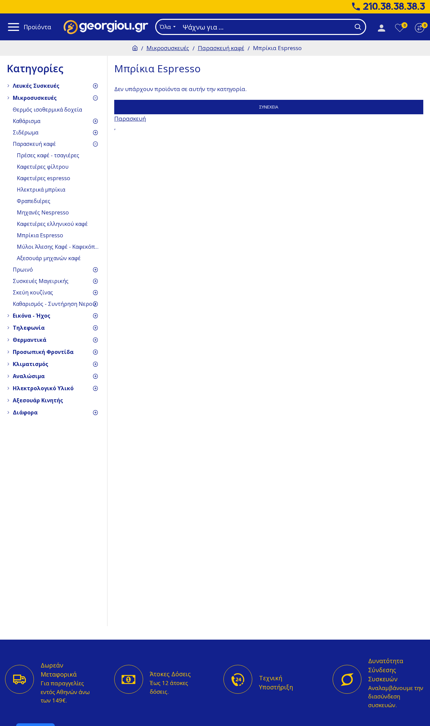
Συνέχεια (268, 107)
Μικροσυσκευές (167, 48)
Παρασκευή (130, 118)
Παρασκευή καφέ (221, 48)
